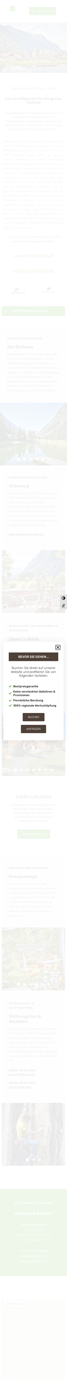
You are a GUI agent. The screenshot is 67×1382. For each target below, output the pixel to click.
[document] (33, 691)
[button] (58, 647)
